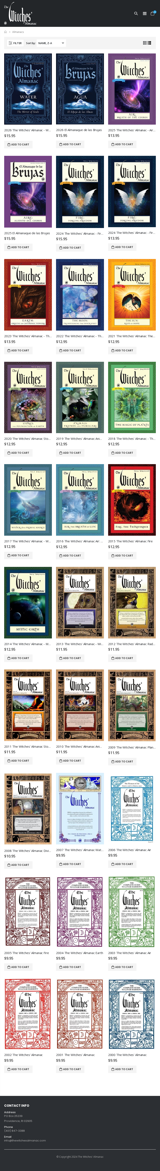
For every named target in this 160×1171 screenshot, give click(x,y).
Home (5, 32)
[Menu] (144, 13)
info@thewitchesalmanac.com (25, 1140)
